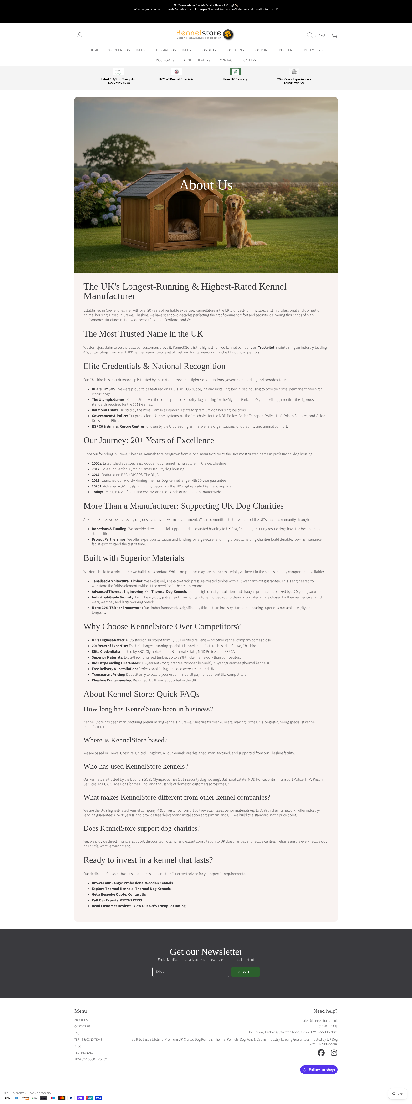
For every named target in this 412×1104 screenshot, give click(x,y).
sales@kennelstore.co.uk (320, 1020)
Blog (78, 1046)
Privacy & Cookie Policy (90, 1059)
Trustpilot (266, 347)
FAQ (76, 1033)
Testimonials (83, 1053)
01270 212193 (131, 900)
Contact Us (137, 894)
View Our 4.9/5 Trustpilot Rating (159, 906)
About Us (81, 1020)
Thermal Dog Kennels (169, 591)
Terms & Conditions (88, 1040)
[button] (318, 35)
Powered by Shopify (39, 1093)
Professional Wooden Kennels (148, 883)
